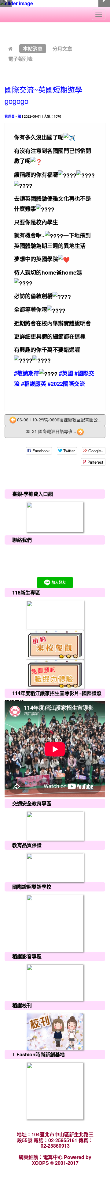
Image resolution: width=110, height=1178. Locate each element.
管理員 (10, 116)
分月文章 (62, 48)
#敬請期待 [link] (26, 373)
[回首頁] (10, 48)
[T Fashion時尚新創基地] (54, 1090)
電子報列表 (20, 58)
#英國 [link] (66, 373)
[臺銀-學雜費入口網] (54, 516)
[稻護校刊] (54, 1031)
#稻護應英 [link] (33, 384)
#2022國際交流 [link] (66, 384)
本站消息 (32, 48)
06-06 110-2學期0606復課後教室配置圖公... (59, 419)
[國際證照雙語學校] (54, 922)
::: (6, 32)
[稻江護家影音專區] (54, 982)
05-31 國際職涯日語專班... (51, 431)
